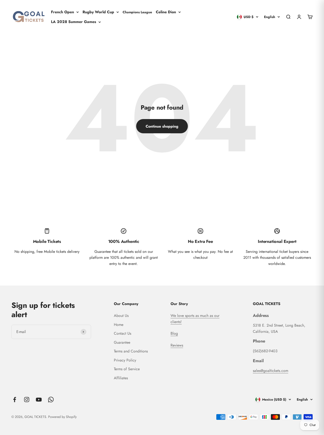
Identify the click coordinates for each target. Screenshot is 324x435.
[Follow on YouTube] (39, 399)
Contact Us (122, 333)
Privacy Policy (125, 360)
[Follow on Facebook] (14, 399)
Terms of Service (127, 369)
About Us (121, 315)
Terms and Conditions (131, 351)
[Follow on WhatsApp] (51, 399)
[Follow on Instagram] (26, 399)
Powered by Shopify (62, 416)
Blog (174, 333)
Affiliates (121, 378)
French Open (62, 11)
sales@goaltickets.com (270, 370)
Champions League (137, 11)
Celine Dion (166, 11)
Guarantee (122, 342)
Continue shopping (162, 126)
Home (118, 324)
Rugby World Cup (98, 11)
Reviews (177, 345)
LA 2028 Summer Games (73, 21)
